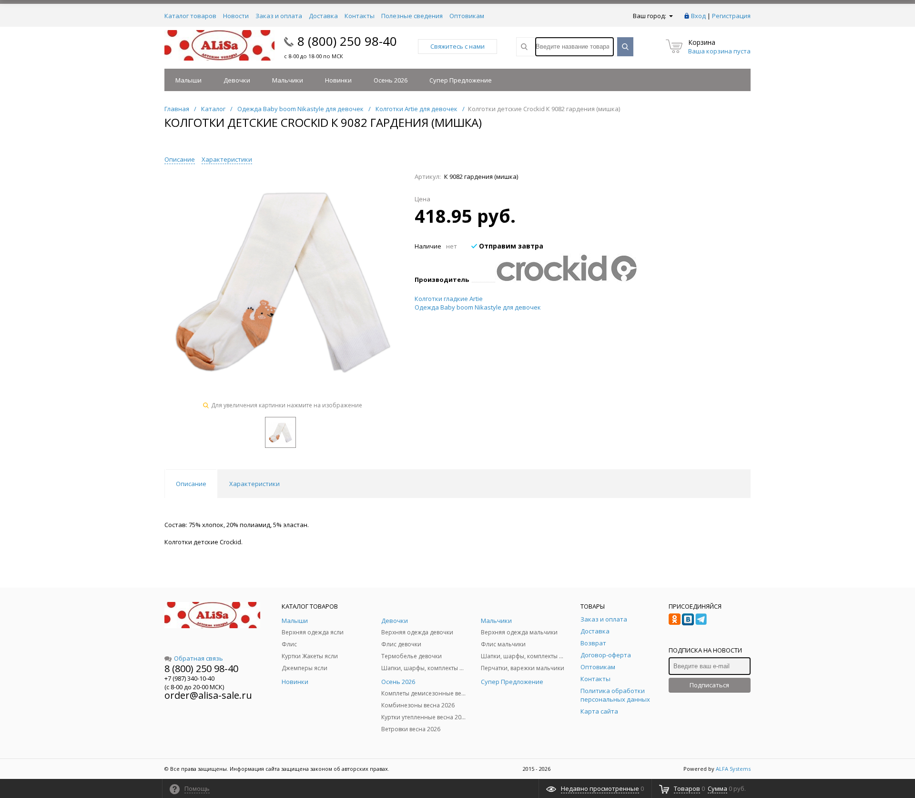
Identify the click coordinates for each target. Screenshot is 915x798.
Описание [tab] (191, 483)
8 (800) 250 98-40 (347, 41)
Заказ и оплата (278, 15)
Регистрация (731, 15)
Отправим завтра (510, 245)
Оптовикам (466, 15)
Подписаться (709, 685)
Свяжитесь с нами (457, 46)
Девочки (237, 80)
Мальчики (287, 80)
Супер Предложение (460, 80)
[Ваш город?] (670, 15)
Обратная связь (198, 658)
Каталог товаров (190, 15)
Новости (236, 15)
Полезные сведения (412, 15)
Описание (179, 159)
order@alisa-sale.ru (208, 695)
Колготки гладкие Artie (449, 298)
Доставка (323, 15)
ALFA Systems (733, 768)
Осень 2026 (390, 80)
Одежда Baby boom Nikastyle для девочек (478, 307)
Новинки (338, 80)
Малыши (188, 80)
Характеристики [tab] (254, 483)
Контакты (360, 15)
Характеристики (227, 159)
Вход (698, 15)
